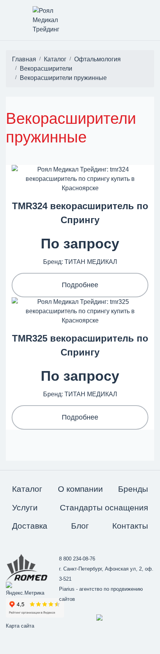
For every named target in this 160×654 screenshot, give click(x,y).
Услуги (25, 507)
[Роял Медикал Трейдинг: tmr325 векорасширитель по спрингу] (80, 310)
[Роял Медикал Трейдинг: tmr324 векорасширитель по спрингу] (80, 178)
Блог (80, 525)
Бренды (133, 488)
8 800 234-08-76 (77, 559)
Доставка (29, 525)
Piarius (67, 589)
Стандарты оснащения (104, 507)
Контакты (130, 525)
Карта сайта (20, 626)
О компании (80, 488)
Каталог (27, 488)
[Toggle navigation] (6, 12)
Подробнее (80, 285)
